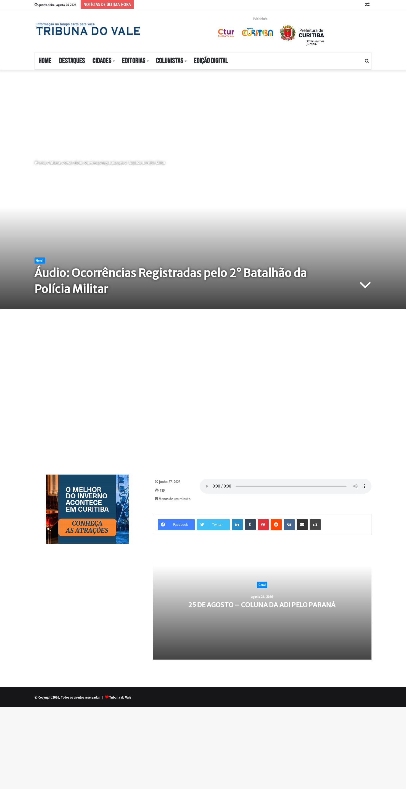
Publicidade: (260, 18)
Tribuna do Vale (120, 697)
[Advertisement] (165, 110)
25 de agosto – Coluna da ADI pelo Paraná (262, 604)
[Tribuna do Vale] (88, 29)
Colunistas (169, 61)
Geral (68, 162)
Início (42, 162)
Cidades (102, 61)
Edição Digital (211, 61)
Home (45, 61)
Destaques (72, 61)
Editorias (133, 61)
